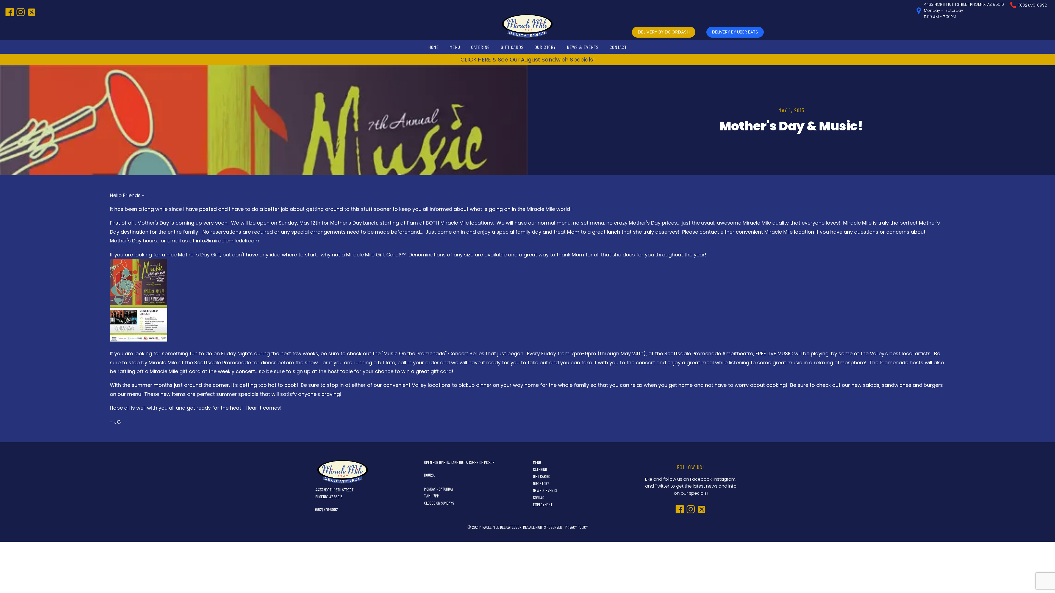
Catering (480, 47)
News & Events (583, 47)
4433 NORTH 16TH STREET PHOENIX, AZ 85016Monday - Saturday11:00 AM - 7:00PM (964, 10)
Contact (618, 47)
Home (433, 47)
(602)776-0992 (1032, 5)
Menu (455, 47)
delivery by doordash (664, 32)
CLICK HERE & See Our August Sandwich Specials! (527, 59)
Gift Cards (512, 47)
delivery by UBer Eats (735, 32)
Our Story (545, 47)
